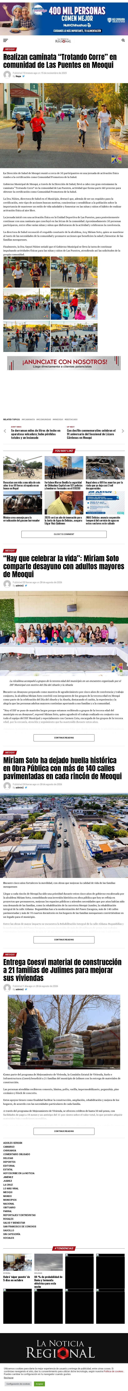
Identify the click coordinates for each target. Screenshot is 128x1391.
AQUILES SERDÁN (12, 1143)
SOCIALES (8, 1238)
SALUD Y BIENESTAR (14, 1223)
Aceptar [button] (39, 1384)
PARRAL (7, 1211)
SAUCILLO (8, 1230)
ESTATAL (8, 1169)
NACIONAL (8, 1204)
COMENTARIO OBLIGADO (16, 1154)
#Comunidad (44, 420)
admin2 (20, 585)
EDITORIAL (9, 1166)
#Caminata (29, 420)
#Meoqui (58, 420)
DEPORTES (9, 1162)
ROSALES (8, 1219)
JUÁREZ (7, 1181)
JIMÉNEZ (8, 1177)
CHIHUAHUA (9, 1150)
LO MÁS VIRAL (11, 1188)
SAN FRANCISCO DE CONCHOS (19, 1226)
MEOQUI (7, 1192)
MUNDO (7, 1196)
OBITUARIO (9, 1207)
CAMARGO (9, 1147)
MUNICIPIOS (10, 1200)
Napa (18, 76)
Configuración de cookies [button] (18, 1384)
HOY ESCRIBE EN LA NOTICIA (18, 1173)
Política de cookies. (114, 1371)
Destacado (71, 420)
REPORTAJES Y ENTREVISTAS (19, 1215)
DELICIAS (8, 1158)
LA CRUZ (8, 1185)
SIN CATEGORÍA (11, 1234)
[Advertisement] (64, 393)
